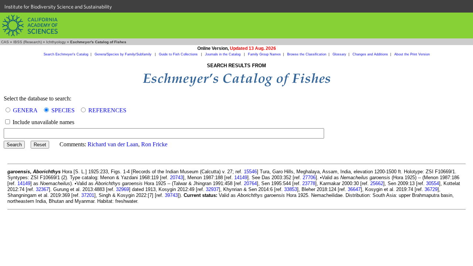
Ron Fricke (154, 144)
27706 (309, 177)
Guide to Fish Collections (179, 54)
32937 (212, 189)
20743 (176, 177)
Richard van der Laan (113, 144)
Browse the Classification (306, 54)
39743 (171, 195)
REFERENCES (107, 110)
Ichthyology (56, 42)
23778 (308, 183)
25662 (376, 183)
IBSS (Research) (27, 42)
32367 (42, 189)
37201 (87, 195)
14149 (240, 177)
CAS (5, 42)
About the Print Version (412, 54)
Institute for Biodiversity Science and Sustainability (58, 7)
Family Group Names (264, 54)
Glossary (339, 54)
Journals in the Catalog (223, 54)
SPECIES (63, 110)
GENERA (25, 110)
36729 (431, 189)
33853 (290, 189)
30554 (432, 183)
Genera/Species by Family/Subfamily (124, 54)
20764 (250, 183)
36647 (354, 189)
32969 (122, 189)
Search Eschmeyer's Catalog (66, 54)
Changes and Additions (370, 54)
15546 (250, 171)
